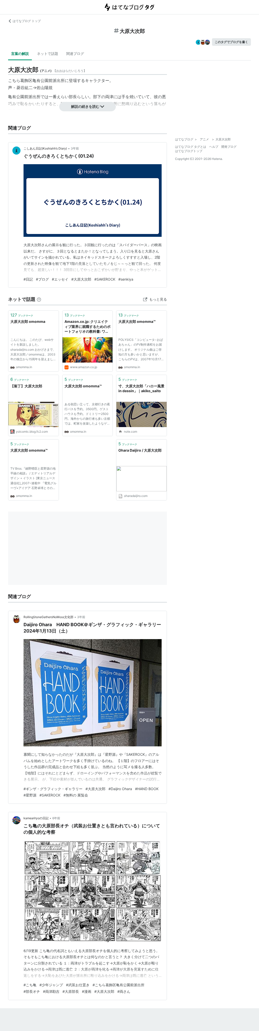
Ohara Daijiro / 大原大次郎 (140, 450)
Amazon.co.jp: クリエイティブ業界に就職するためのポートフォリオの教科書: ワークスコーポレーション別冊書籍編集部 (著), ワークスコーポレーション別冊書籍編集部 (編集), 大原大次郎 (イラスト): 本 (87, 326)
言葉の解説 (20, 53)
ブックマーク (21, 315)
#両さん (123, 991)
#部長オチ (32, 991)
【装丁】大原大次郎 (26, 386)
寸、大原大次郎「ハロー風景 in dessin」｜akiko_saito (141, 388)
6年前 (56, 818)
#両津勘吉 (51, 991)
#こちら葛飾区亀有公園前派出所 (118, 985)
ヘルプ (213, 147)
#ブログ (42, 279)
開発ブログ (228, 147)
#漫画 (86, 991)
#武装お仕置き (78, 985)
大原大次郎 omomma (27, 321)
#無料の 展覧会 (75, 795)
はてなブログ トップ (27, 21)
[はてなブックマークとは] (39, 299)
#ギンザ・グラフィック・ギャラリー (53, 789)
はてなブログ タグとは (190, 147)
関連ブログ (75, 53)
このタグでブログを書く (231, 42)
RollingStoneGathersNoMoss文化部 (48, 617)
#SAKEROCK (104, 279)
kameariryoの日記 (36, 818)
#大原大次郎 (81, 279)
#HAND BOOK (147, 789)
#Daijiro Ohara (120, 789)
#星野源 (30, 795)
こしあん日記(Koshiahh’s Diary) (45, 148)
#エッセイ (60, 279)
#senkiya (125, 279)
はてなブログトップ (188, 151)
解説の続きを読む (85, 106)
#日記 (28, 279)
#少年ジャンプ (51, 985)
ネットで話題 (47, 53)
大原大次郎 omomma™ (137, 321)
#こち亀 (30, 985)
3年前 (75, 148)
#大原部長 (70, 991)
